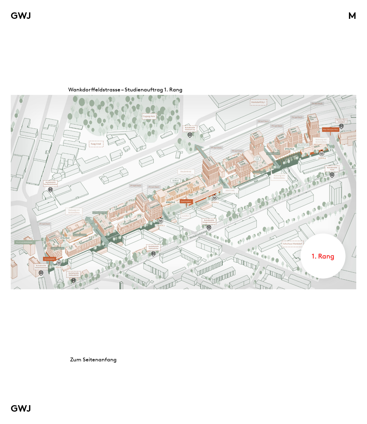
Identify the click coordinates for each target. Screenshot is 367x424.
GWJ (21, 15)
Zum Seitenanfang (93, 359)
